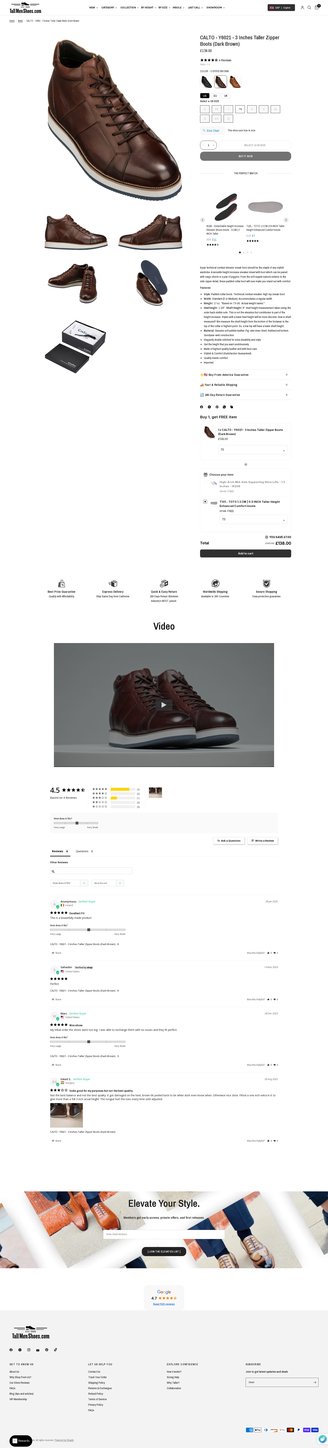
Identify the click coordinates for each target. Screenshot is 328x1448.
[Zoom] (180, 42)
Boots (20, 20)
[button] (269, 953)
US (205, 96)
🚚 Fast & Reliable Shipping (218, 385)
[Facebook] (202, 407)
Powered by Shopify (64, 1440)
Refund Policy (95, 1394)
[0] (316, 7)
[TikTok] (58, 1350)
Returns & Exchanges (100, 1388)
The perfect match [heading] (246, 173)
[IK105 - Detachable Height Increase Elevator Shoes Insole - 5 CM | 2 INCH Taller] (226, 202)
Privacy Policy (95, 1405)
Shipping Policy (96, 1383)
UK (225, 96)
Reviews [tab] (57, 851)
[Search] (309, 7)
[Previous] (202, 220)
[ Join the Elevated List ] (164, 1251)
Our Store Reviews (19, 1383)
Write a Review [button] (264, 840)
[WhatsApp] (225, 407)
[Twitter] (22, 1350)
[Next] (286, 220)
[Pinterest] (218, 407)
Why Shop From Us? (20, 1377)
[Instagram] (31, 1350)
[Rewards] (20, 1441)
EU (215, 96)
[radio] (206, 81)
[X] (210, 407)
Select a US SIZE (209, 101)
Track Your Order (97, 1377)
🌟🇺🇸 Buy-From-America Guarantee (224, 375)
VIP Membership (18, 1399)
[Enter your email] (315, 1382)
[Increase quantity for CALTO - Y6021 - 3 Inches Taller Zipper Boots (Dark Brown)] (213, 145)
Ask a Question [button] (230, 840)
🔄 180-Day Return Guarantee (220, 395)
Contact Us (94, 1372)
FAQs (12, 1388)
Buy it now (246, 156)
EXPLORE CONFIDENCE (182, 1364)
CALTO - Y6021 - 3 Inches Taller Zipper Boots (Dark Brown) (82, 944)
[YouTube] (40, 1350)
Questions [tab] (82, 851)
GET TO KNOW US (21, 1364)
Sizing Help (173, 1377)
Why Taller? (173, 1383)
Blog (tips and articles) (21, 1394)
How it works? (174, 1372)
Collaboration (174, 1388)
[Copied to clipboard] (232, 407)
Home (11, 20)
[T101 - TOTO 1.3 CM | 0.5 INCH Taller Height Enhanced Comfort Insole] (265, 202)
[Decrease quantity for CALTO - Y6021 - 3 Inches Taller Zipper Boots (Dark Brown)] (203, 145)
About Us (14, 1372)
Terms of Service (97, 1399)
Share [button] (58, 953)
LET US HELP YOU (100, 1364)
